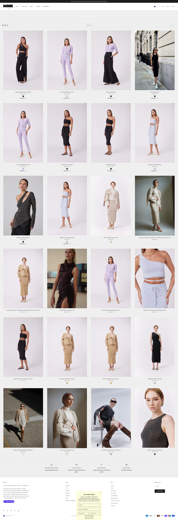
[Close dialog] (101, 492)
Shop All (67, 485)
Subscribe (160, 491)
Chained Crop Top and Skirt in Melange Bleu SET (154, 310)
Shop (17, 6)
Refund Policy (114, 498)
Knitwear (12, 12)
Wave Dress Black (154, 92)
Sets (66, 498)
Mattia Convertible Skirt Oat (111, 237)
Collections (24, 6)
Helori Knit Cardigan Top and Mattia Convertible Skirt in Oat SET (155, 237)
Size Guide (113, 493)
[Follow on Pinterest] (15, 510)
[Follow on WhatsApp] (18, 510)
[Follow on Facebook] (4, 510)
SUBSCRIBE (89, 517)
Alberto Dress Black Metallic (155, 450)
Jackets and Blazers (70, 500)
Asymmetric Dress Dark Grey (155, 378)
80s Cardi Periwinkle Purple (67, 92)
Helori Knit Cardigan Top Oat (67, 450)
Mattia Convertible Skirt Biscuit (111, 378)
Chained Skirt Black (111, 164)
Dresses (67, 493)
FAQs (112, 488)
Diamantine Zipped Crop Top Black (23, 92)
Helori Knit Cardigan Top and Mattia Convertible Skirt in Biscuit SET (23, 310)
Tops (66, 488)
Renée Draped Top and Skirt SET (67, 310)
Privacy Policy (114, 503)
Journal (38, 6)
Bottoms (67, 490)
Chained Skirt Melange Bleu (155, 164)
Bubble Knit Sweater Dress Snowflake (23, 450)
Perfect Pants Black (111, 92)
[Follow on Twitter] (7, 510)
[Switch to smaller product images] (5, 25)
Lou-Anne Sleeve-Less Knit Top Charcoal (111, 450)
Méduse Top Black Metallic (23, 237)
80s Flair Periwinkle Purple (23, 164)
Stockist (113, 505)
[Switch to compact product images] (7, 25)
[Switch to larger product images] (2, 25)
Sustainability (46, 6)
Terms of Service (115, 500)
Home (4, 12)
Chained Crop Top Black (67, 164)
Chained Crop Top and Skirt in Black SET (23, 378)
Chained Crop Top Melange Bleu (67, 237)
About (31, 6)
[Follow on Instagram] (11, 510)
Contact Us (114, 490)
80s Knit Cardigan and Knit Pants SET (111, 310)
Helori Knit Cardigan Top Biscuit (67, 378)
